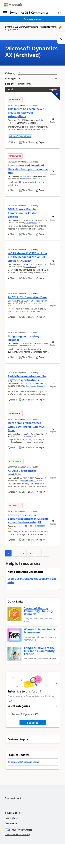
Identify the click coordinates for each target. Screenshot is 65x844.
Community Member (30, 179)
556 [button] (11, 388)
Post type (10, 78)
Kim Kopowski (31, 223)
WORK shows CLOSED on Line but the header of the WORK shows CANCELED (27, 256)
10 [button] (11, 528)
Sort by (9, 83)
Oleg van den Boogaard (35, 386)
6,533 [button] (43, 179)
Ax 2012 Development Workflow (22, 472)
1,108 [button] (12, 123)
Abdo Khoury (31, 266)
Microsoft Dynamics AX (20, 136)
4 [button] (39, 223)
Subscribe (32, 722)
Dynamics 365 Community (29, 12)
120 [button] (35, 436)
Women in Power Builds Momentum (40, 631)
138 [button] (40, 480)
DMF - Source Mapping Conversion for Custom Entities (23, 213)
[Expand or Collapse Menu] (5, 12)
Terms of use (11, 817)
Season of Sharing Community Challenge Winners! (39, 611)
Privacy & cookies (13, 812)
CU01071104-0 (40, 526)
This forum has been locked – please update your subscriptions (27, 112)
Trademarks (11, 823)
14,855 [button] (41, 266)
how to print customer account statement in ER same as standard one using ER (28, 518)
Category (10, 73)
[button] (59, 13)
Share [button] (31, 142)
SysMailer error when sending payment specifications (28, 378)
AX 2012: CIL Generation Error (27, 297)
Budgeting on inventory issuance (24, 338)
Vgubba (28, 436)
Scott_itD (39, 120)
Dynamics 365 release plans (23, 762)
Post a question (33, 19)
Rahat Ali (26, 346)
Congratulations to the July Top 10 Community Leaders (39, 651)
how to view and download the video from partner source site (28, 169)
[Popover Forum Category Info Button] (10, 700)
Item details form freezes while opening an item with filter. (26, 426)
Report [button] (42, 142)
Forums (34, 26)
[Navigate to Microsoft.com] (13, 4)
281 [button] (33, 346)
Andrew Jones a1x (29, 480)
